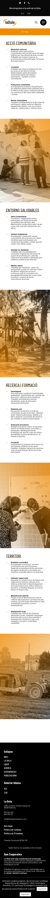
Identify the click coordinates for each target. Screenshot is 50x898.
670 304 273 (8, 812)
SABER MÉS (25, 894)
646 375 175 (8, 814)
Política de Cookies (12, 829)
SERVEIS (7, 767)
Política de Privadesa (13, 833)
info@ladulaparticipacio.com (15, 819)
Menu (27, 32)
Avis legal (8, 825)
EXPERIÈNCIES (10, 771)
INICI (6, 756)
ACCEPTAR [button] (42, 889)
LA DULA (7, 760)
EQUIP (6, 764)
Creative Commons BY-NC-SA (15, 840)
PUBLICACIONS (10, 775)
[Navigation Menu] (43, 22)
